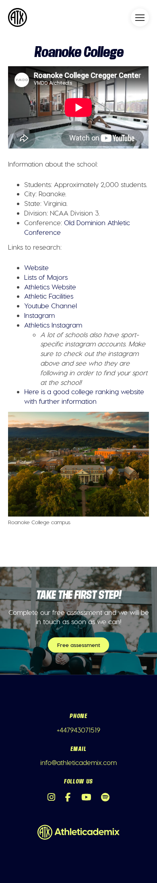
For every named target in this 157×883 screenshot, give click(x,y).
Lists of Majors (46, 277)
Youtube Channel (50, 305)
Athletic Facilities (48, 296)
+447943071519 (78, 730)
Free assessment (78, 644)
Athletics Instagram (53, 325)
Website (36, 267)
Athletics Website (50, 287)
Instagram (39, 315)
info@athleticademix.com (78, 762)
